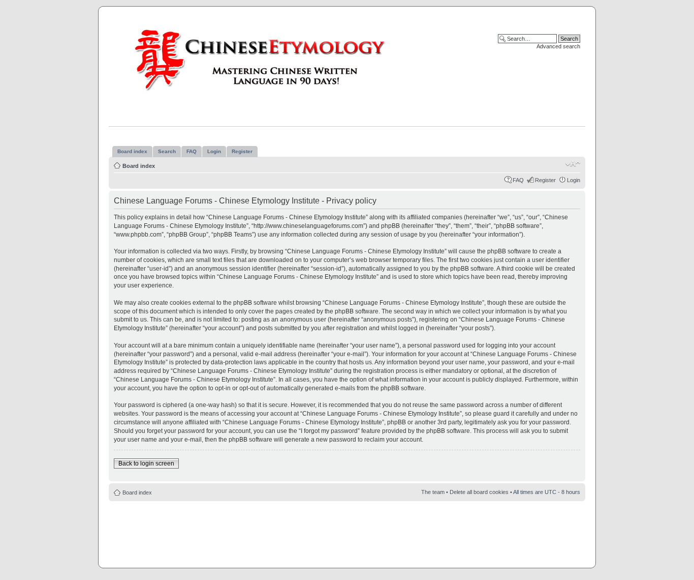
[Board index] (269, 60)
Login (573, 180)
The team (433, 492)
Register (545, 180)
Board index (138, 166)
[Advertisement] (347, 532)
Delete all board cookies (479, 492)
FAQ (518, 180)
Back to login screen (146, 463)
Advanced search (558, 46)
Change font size (572, 163)
